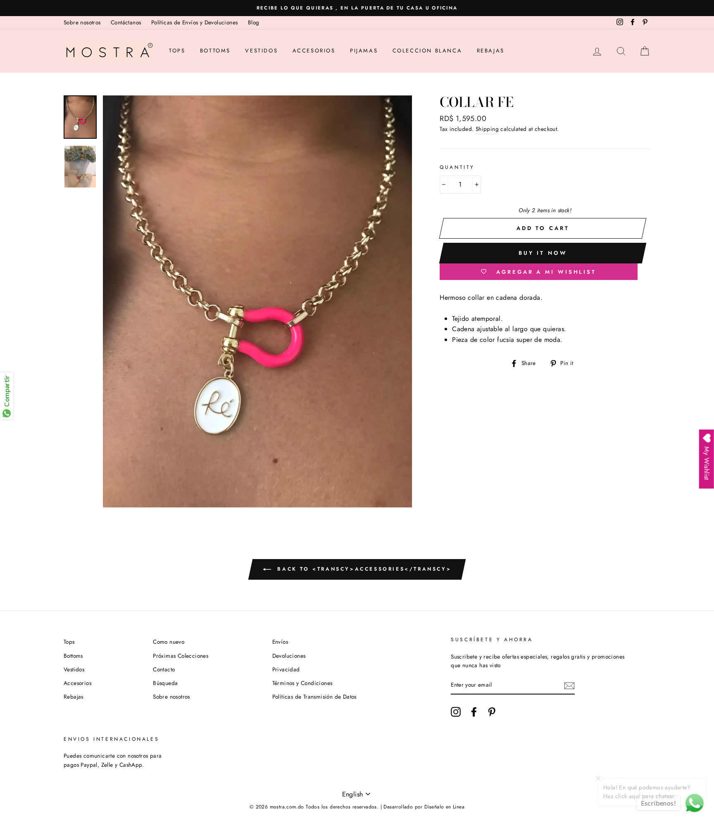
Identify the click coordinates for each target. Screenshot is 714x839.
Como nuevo (168, 642)
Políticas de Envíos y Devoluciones (194, 22)
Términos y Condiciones (302, 683)
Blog (253, 22)
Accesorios (314, 51)
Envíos (280, 642)
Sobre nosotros (82, 22)
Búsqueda (165, 683)
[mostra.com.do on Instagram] (456, 712)
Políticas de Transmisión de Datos (314, 696)
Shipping (487, 129)
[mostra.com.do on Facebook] (474, 712)
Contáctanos (126, 22)
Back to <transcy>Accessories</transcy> (362, 569)
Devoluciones (289, 656)
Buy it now (543, 253)
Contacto (164, 669)
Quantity (457, 167)
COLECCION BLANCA (427, 51)
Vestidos (261, 51)
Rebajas (491, 51)
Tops (177, 51)
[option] (357, 8)
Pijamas (364, 51)
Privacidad (286, 669)
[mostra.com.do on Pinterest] (492, 712)
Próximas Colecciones (180, 656)
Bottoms (215, 51)
